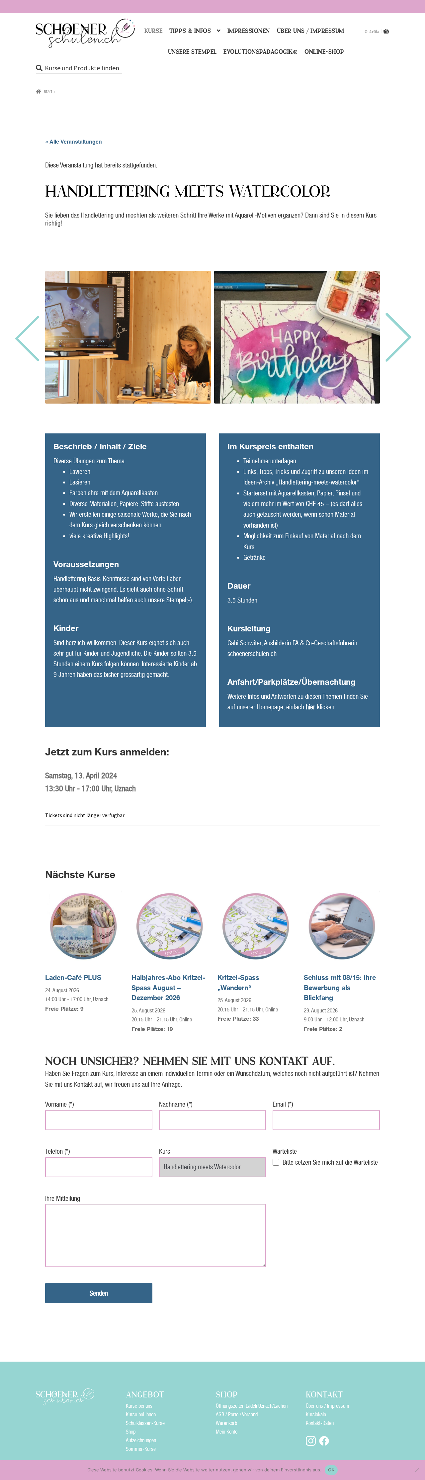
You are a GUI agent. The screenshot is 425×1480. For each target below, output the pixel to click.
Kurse (153, 31)
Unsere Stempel (192, 52)
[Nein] (416, 1470)
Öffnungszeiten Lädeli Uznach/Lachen (252, 1406)
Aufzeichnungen (141, 1440)
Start (48, 91)
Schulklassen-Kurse (145, 1423)
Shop (130, 1432)
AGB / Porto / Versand (237, 1414)
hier (310, 707)
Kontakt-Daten (320, 1423)
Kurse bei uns (139, 1406)
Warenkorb (226, 1423)
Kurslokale (316, 1414)
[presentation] (27, 337)
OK (331, 1469)
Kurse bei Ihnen (141, 1414)
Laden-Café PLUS (73, 977)
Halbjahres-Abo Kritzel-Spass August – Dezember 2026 (168, 987)
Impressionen (248, 31)
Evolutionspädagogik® (260, 52)
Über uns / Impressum (310, 31)
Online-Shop (324, 52)
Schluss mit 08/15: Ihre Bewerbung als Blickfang (340, 987)
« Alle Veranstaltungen (73, 141)
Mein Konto (226, 1432)
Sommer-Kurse (141, 1449)
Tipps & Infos (190, 31)
